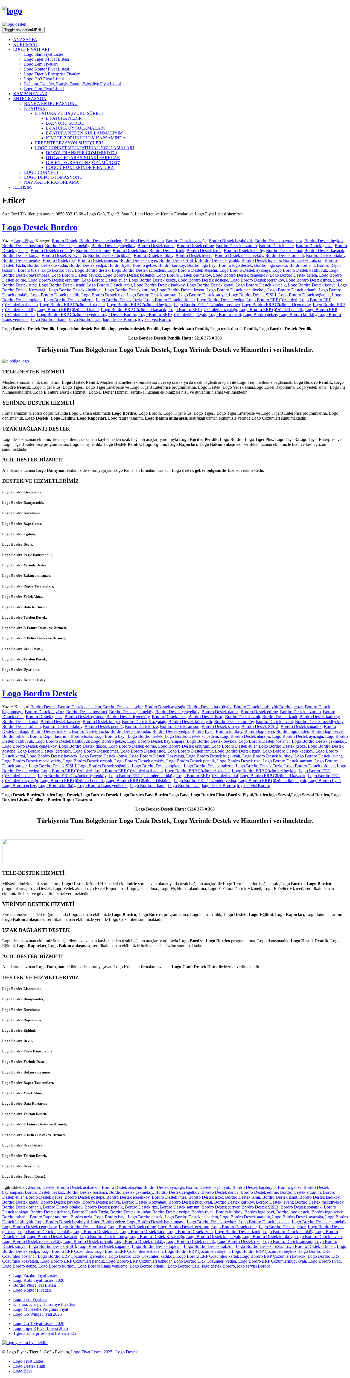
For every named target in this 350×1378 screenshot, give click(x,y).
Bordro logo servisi (270, 265)
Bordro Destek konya (20, 255)
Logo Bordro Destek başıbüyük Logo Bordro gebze (80, 741)
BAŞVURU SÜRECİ (65, 123)
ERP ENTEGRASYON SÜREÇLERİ (69, 143)
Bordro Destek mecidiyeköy (239, 255)
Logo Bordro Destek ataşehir (192, 270)
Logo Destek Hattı (29, 1366)
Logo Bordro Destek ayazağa (244, 270)
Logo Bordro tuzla (85, 319)
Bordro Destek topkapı (261, 260)
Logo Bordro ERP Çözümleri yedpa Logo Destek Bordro (86, 314)
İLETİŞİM (22, 187)
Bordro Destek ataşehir (144, 240)
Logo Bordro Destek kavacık (260, 285)
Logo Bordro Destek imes (308, 280)
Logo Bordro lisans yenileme (102, 785)
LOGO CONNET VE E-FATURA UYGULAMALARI (84, 147)
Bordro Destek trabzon (302, 260)
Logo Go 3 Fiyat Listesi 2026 (38, 1323)
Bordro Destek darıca (156, 245)
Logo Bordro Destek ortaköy (139, 761)
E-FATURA (34, 108)
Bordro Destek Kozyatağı (64, 255)
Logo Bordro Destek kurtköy (130, 290)
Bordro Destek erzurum (236, 245)
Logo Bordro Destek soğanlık (304, 294)
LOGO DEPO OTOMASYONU (53, 177)
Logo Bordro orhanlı (48, 319)
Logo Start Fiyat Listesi (44, 54)
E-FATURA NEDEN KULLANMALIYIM (84, 133)
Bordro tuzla (28, 270)
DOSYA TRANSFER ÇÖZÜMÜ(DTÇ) (81, 152)
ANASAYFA (25, 39)
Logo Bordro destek (92, 270)
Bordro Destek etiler (276, 245)
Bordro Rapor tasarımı (49, 736)
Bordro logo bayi (202, 265)
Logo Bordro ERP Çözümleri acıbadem (128, 770)
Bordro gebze (144, 265)
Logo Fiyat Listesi (29, 1361)
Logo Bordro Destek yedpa (220, 299)
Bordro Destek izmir (166, 250)
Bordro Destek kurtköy (153, 255)
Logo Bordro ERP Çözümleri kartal (68, 309)
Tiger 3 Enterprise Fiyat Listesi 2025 (44, 1333)
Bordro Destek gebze (314, 245)
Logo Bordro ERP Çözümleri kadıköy (141, 775)
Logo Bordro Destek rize (102, 294)
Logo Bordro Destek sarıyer (203, 294)
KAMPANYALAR (30, 93)
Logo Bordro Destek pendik (54, 294)
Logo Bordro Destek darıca (293, 275)
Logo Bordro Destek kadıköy (159, 285)
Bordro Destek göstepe (84, 716)
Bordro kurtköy (171, 265)
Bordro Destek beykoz (323, 240)
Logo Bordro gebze (260, 314)
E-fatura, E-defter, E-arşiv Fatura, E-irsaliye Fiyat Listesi (72, 83)
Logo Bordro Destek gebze (152, 280)
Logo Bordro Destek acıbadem (138, 270)
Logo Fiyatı (24, 240)
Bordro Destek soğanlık (218, 260)
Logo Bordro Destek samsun (151, 294)
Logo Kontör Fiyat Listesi (46, 69)
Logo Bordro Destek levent (180, 290)
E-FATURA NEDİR (64, 118)
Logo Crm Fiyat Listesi (44, 88)
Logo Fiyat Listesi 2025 (91, 1352)
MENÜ (23, 30)
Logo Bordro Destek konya (312, 285)
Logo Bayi (22, 1371)
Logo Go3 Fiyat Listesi (44, 79)
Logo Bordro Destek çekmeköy (183, 275)
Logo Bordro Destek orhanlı (291, 290)
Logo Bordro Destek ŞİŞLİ (252, 294)
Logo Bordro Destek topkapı (157, 765)
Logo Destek (126, 1352)
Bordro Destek (64, 240)
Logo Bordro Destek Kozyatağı (156, 756)
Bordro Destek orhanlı (284, 255)
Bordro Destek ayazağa (186, 240)
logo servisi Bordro (154, 319)
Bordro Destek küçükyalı (110, 255)
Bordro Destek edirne (195, 245)
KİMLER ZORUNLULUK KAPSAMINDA (86, 138)
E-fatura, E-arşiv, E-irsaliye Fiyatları (44, 1304)
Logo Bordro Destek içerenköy (257, 280)
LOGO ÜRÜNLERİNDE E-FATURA (80, 167)
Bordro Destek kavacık (324, 250)
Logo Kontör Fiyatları (32, 1290)
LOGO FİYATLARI (31, 49)
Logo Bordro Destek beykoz (76, 275)
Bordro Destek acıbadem (100, 240)
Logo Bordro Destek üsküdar (169, 299)
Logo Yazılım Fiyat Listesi (36, 1275)
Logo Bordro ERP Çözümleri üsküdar (138, 780)
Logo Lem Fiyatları (41, 64)
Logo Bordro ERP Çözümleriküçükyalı (172, 314)
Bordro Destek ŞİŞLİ (177, 260)
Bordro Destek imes (93, 250)
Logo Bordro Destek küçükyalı (76, 290)
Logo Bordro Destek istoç (142, 751)
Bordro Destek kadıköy (244, 250)
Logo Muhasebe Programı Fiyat (40, 1309)
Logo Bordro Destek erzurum (53, 280)
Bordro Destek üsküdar (47, 265)
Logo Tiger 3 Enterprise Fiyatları (52, 74)
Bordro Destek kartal (284, 250)
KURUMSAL (25, 44)
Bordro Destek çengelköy (113, 245)
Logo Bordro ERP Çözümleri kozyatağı (202, 309)
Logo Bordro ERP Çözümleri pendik (271, 309)
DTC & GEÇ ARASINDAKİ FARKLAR (83, 157)
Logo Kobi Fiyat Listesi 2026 (38, 1280)
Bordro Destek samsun (97, 260)
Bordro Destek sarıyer (138, 260)
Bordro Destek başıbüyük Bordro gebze (268, 706)
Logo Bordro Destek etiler (104, 280)
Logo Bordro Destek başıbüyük (299, 270)
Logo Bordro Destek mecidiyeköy (235, 290)
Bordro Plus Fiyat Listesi (34, 1285)
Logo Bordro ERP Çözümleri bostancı (207, 304)
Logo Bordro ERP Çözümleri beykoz (139, 304)
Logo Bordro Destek (39, 693)
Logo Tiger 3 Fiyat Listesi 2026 (40, 1328)
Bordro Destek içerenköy (52, 250)
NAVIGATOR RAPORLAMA (51, 182)
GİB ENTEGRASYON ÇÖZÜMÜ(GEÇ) (83, 162)
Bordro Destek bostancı (22, 245)
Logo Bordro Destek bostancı (128, 275)
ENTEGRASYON (29, 98)
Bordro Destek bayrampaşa (278, 240)
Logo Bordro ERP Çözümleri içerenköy (276, 304)
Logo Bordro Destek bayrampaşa (156, 741)
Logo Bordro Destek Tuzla (119, 299)
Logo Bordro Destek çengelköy (240, 275)
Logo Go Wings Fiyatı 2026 (37, 1314)
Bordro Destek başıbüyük (231, 240)
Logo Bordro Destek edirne (132, 746)
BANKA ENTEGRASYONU (51, 103)
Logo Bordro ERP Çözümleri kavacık (133, 309)
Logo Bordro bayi (57, 270)
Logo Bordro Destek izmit (109, 285)
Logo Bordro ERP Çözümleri (271, 299)
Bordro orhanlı (302, 265)
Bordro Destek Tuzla (90, 731)
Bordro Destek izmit (203, 250)
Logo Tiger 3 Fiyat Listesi (46, 59)
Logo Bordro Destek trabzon (69, 299)
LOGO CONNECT (41, 172)
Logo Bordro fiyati (224, 314)
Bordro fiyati (119, 265)
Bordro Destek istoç (130, 250)
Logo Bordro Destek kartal (210, 285)
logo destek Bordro (119, 319)
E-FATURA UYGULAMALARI (75, 128)
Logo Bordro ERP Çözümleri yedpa (205, 780)
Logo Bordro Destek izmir (61, 285)
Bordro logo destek (235, 265)
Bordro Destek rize (59, 260)
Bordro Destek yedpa (87, 265)
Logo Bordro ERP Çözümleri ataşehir (72, 304)
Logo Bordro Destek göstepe (203, 280)
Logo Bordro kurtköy (297, 314)
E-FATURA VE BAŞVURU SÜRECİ (69, 113)
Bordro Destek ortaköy (325, 255)
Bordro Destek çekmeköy (67, 245)
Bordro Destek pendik (21, 260)
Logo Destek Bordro (39, 227)
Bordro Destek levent (194, 255)
